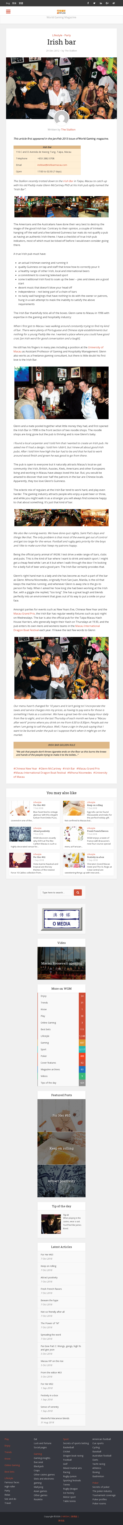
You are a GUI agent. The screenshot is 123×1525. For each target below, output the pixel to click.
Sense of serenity (50, 1406)
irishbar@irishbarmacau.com (52, 164)
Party (67, 35)
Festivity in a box (95, 857)
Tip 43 (66, 1215)
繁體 (21, 3)
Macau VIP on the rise (52, 1361)
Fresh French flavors (97, 831)
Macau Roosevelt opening (61, 963)
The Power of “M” (50, 1323)
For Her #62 (39, 857)
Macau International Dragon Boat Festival (40, 772)
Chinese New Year (26, 768)
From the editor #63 (51, 1372)
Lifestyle (57, 35)
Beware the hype (49, 1300)
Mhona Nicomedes (80, 772)
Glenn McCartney (51, 768)
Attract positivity (41, 831)
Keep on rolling (95, 805)
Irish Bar (68, 181)
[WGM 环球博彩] (61, 11)
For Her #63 (39, 805)
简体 (14, 3)
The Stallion (71, 50)
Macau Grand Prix (24, 613)
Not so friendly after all (53, 1311)
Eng (8, 3)
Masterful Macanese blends (55, 1418)
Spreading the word (51, 1334)
